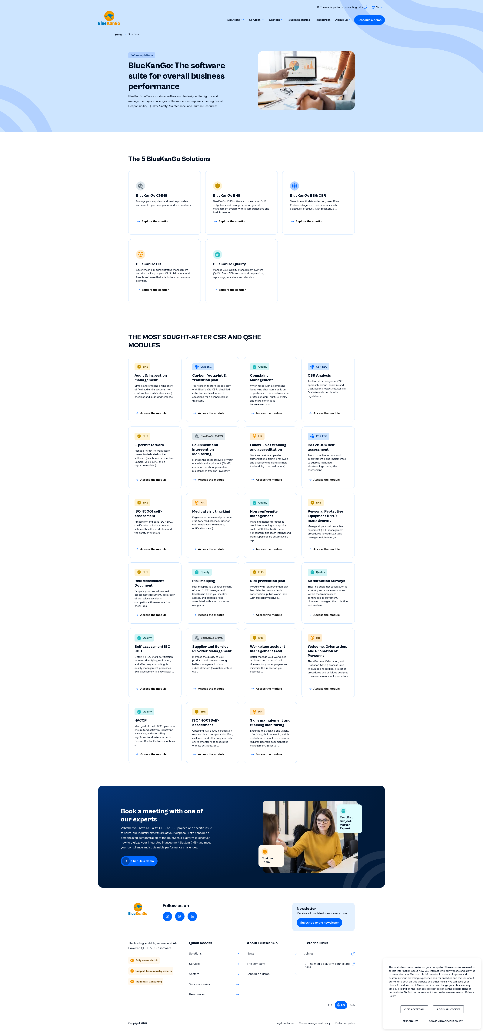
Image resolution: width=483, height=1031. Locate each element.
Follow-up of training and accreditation (268, 447)
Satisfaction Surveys (326, 581)
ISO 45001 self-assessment (148, 513)
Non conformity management (264, 513)
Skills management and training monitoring (270, 722)
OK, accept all (415, 1009)
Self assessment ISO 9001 (152, 649)
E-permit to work (149, 445)
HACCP (141, 720)
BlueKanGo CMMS (151, 196)
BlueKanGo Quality (229, 264)
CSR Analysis (319, 375)
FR (330, 1005)
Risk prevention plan (267, 581)
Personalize (410, 1021)
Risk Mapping (203, 581)
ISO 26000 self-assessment (322, 447)
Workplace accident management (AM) (267, 649)
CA (352, 1005)
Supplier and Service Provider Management (212, 649)
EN (343, 1005)
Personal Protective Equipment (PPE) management (325, 516)
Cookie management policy (314, 1023)
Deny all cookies (449, 1009)
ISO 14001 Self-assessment (205, 722)
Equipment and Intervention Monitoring (205, 449)
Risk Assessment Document (149, 583)
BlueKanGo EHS (226, 196)
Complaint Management (261, 377)
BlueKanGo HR (148, 264)
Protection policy (345, 1023)
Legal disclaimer (285, 1023)
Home (118, 34)
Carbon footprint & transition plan (209, 377)
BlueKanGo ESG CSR (308, 196)
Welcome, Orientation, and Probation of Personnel (327, 651)
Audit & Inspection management (151, 377)
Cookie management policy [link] (445, 1021)
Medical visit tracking (211, 511)
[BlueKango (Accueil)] (109, 18)
